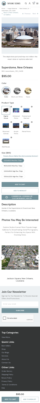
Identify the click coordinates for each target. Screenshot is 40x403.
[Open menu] (36, 3)
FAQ (3, 388)
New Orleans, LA (24, 8)
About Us (5, 359)
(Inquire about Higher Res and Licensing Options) (20, 156)
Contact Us (6, 362)
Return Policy (7, 378)
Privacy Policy (7, 381)
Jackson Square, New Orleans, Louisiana (20, 279)
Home (3, 8)
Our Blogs (5, 352)
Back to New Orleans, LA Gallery (11, 14)
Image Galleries (12, 8)
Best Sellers (6, 346)
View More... (6, 337)
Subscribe (20, 310)
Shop (4, 349)
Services (5, 356)
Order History (7, 371)
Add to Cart (10, 399)
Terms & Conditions (9, 385)
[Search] (25, 3)
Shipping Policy (7, 374)
